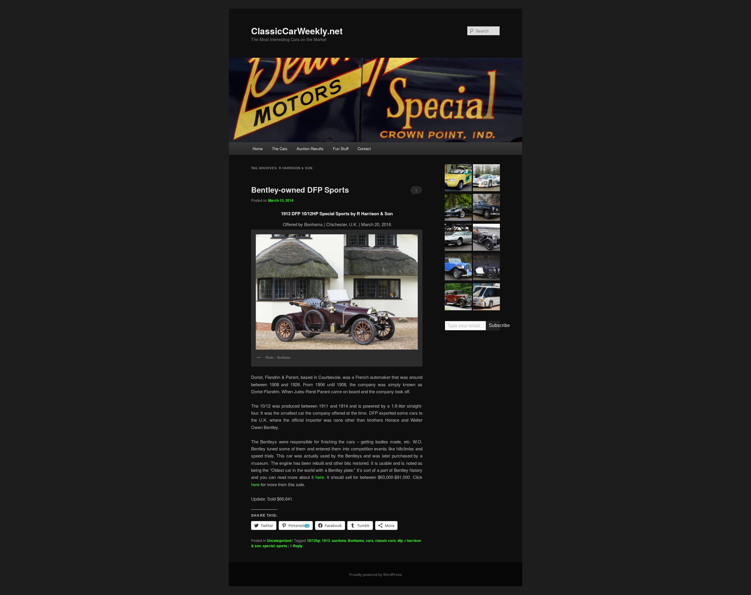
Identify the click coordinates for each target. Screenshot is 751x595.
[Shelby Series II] (458, 208)
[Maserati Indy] (458, 238)
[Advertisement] (472, 426)
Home (258, 148)
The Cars (279, 148)
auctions (339, 540)
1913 (326, 540)
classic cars (385, 540)
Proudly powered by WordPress (375, 574)
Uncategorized (279, 540)
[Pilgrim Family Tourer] (458, 267)
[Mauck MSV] (486, 297)
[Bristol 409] (486, 208)
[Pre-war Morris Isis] (458, 297)
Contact (364, 148)
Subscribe (494, 325)
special (269, 545)
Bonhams (356, 540)
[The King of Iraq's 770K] (486, 238)
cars (369, 540)
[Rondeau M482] (486, 178)
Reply (296, 545)
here (319, 477)
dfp (400, 540)
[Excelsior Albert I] (486, 267)
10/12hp (313, 540)
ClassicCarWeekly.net (297, 30)
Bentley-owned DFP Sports (300, 189)
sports (281, 545)
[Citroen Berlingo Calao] (458, 178)
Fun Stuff (341, 148)
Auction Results (310, 148)
